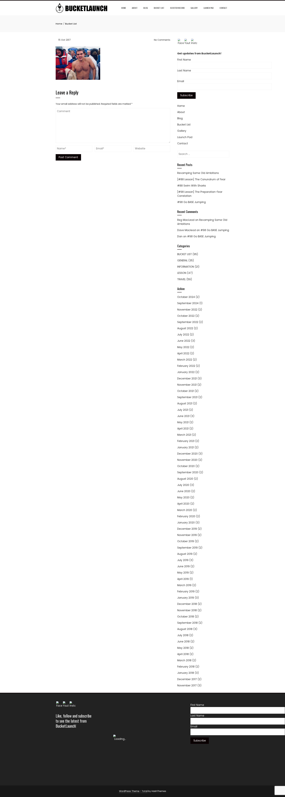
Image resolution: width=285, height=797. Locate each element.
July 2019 (183, 560)
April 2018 (183, 654)
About (134, 7)
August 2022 (185, 328)
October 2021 (185, 391)
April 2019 (183, 579)
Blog (145, 7)
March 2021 (184, 435)
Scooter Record (177, 7)
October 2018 (185, 616)
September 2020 (187, 472)
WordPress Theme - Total (133, 791)
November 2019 (187, 535)
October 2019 (185, 541)
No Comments (161, 39)
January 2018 (185, 673)
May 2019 (183, 572)
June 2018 (183, 641)
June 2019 (183, 566)
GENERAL (182, 260)
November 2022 (187, 309)
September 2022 (187, 322)
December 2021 (187, 378)
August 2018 (185, 629)
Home (123, 7)
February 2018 (186, 666)
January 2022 (186, 372)
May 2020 (183, 497)
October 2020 (186, 466)
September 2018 (187, 623)
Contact (223, 7)
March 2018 (184, 660)
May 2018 (183, 648)
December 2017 (187, 679)
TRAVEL (181, 279)
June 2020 (183, 491)
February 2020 (186, 516)
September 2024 (188, 303)
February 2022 (186, 366)
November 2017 (187, 685)
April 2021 (183, 428)
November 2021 (187, 385)
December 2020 (187, 453)
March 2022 (184, 359)
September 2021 (187, 397)
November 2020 (187, 460)
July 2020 (183, 485)
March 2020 (184, 510)
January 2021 (185, 447)
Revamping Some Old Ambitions (198, 173)
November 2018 (187, 610)
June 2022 (183, 341)
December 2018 (187, 604)
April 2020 (183, 503)
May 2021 (183, 422)
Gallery (194, 7)
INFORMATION (185, 266)
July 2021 (182, 410)
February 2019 (186, 591)
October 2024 (186, 297)
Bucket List (159, 7)
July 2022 (183, 334)
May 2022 (183, 347)
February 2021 (185, 441)
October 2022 (186, 316)
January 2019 (185, 597)
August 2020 (185, 479)
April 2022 (183, 353)
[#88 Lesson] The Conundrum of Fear (201, 179)
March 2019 (184, 585)
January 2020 (186, 522)
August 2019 (185, 554)
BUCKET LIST (184, 254)
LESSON (181, 273)
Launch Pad (209, 7)
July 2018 (183, 635)
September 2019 (187, 547)
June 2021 (183, 416)
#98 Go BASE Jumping (191, 202)
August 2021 (184, 403)
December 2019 (187, 529)
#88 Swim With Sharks (191, 185)
